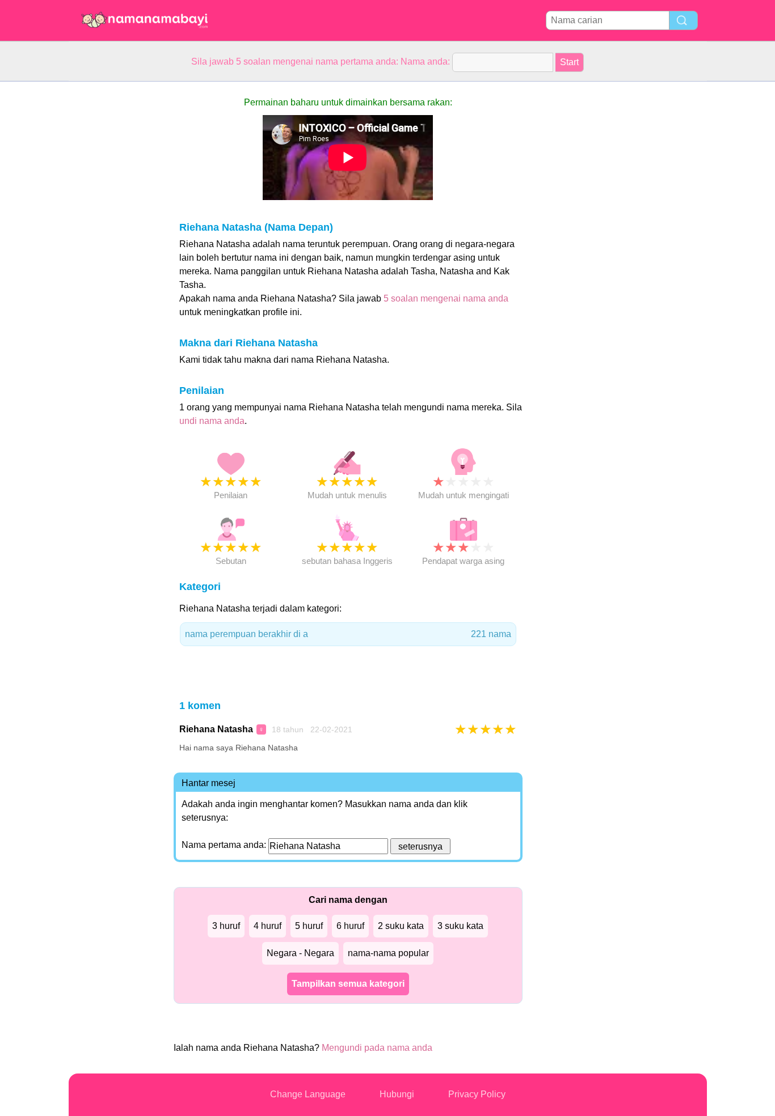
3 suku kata (460, 926)
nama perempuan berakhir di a (348, 634)
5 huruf (309, 926)
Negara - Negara (300, 953)
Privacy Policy (477, 1094)
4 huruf (267, 926)
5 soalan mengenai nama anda (446, 298)
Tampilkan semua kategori (348, 983)
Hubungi (397, 1094)
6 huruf (350, 926)
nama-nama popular (388, 953)
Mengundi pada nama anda (377, 1048)
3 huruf (226, 926)
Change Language (308, 1094)
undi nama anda (212, 421)
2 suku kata (401, 926)
